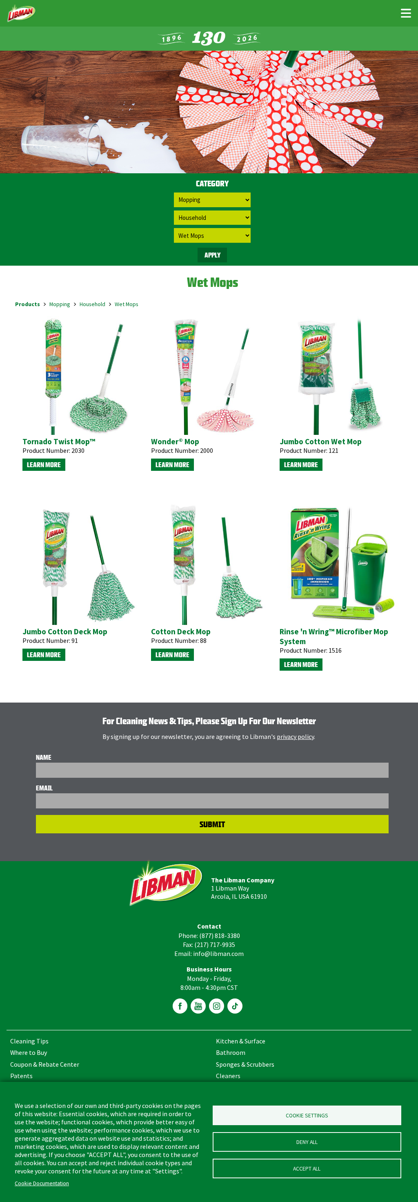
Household (92, 304)
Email (44, 788)
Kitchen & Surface (240, 1041)
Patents (21, 1076)
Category (212, 183)
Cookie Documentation (42, 1183)
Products (27, 304)
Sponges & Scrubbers (245, 1064)
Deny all (307, 1142)
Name (43, 757)
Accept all (306, 1168)
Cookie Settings (307, 1115)
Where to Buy (28, 1052)
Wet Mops (126, 304)
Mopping (59, 304)
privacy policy (295, 736)
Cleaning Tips (29, 1041)
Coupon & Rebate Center (44, 1064)
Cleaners (228, 1076)
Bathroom (230, 1052)
